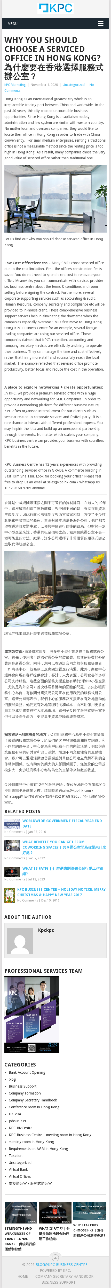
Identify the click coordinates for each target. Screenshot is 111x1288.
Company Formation (25, 1093)
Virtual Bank (18, 1169)
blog (12, 1079)
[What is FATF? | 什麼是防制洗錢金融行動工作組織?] (55, 1212)
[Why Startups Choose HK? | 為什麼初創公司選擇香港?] (89, 1211)
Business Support (22, 1086)
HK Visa (15, 1114)
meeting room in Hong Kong (31, 1142)
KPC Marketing (15, 85)
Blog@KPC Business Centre (62, 1265)
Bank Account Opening (27, 1072)
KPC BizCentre (20, 1128)
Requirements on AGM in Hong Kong (38, 1149)
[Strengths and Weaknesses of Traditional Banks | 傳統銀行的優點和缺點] (21, 1212)
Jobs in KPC (18, 1121)
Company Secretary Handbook (33, 1100)
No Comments (14, 832)
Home (23, 1276)
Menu (12, 24)
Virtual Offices (20, 1176)
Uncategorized (74, 85)
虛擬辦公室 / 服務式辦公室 (30, 1183)
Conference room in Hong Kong (34, 1107)
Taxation (15, 1156)
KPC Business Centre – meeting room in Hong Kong (50, 1135)
